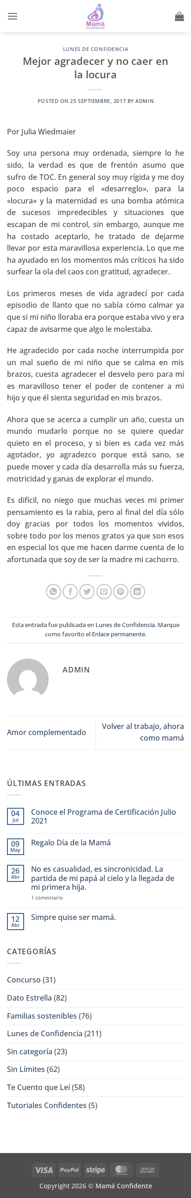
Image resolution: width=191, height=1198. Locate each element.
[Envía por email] (104, 591)
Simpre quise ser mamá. (73, 917)
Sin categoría (29, 1051)
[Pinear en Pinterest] (120, 591)
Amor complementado (46, 732)
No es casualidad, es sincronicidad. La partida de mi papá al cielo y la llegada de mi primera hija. (102, 878)
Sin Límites (26, 1069)
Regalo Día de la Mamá (71, 842)
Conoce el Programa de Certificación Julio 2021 (103, 816)
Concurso (24, 980)
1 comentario (63, 897)
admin (144, 100)
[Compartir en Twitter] (87, 591)
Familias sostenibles (42, 1016)
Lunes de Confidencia (95, 48)
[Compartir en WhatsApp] (53, 591)
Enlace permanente (118, 634)
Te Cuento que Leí (38, 1087)
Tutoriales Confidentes (47, 1105)
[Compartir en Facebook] (70, 591)
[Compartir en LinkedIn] (137, 591)
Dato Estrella (29, 998)
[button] (12, 16)
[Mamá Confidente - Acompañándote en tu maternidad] (95, 16)
